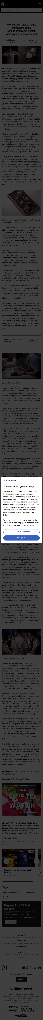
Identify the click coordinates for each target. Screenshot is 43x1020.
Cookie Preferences (21, 532)
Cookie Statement (28, 525)
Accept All (21, 538)
